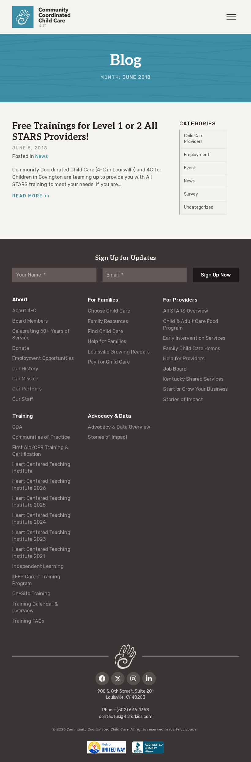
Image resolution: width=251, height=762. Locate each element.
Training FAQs (28, 621)
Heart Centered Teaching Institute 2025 (41, 501)
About (20, 299)
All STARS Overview (185, 311)
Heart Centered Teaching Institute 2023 (41, 535)
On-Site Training (31, 593)
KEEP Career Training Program (36, 580)
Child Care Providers (194, 138)
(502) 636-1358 (133, 710)
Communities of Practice (41, 437)
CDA (17, 427)
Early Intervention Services (194, 338)
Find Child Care (105, 331)
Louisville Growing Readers (119, 352)
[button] (102, 678)
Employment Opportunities (43, 358)
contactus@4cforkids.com (125, 716)
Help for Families (107, 341)
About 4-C (24, 310)
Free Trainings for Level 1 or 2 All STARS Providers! (85, 132)
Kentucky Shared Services (193, 379)
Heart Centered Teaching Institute (41, 467)
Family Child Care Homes (191, 348)
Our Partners (27, 389)
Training (22, 416)
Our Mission (25, 379)
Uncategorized (198, 207)
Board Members (30, 321)
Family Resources (108, 321)
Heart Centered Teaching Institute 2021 (41, 552)
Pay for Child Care (109, 362)
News (41, 156)
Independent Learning (38, 566)
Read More (31, 196)
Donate (20, 348)
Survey (191, 194)
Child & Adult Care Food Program (190, 324)
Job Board (175, 369)
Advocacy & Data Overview (119, 427)
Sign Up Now (216, 275)
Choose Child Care (109, 311)
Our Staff (22, 399)
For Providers (180, 300)
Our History (25, 369)
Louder (191, 729)
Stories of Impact (183, 399)
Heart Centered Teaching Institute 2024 (41, 518)
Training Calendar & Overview (35, 607)
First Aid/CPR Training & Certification (40, 451)
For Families (103, 300)
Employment (197, 154)
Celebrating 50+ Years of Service (41, 334)
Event (190, 167)
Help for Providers (183, 358)
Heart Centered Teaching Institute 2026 (41, 484)
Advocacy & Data (109, 416)
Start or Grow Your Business (195, 389)
